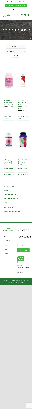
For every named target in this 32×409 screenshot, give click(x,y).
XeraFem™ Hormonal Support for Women (22, 163)
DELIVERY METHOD (11, 199)
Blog (5, 249)
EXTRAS (6, 203)
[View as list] (17, 56)
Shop (5, 245)
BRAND (6, 190)
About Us (7, 241)
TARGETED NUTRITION (12, 211)
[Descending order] (24, 47)
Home (6, 236)
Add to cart (7, 117)
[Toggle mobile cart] (22, 15)
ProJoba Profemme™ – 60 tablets (9, 102)
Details (12, 116)
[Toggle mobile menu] (28, 15)
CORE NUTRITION (10, 194)
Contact (6, 253)
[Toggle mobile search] (25, 15)
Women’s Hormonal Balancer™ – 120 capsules (9, 163)
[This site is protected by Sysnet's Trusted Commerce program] (23, 267)
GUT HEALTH (8, 207)
